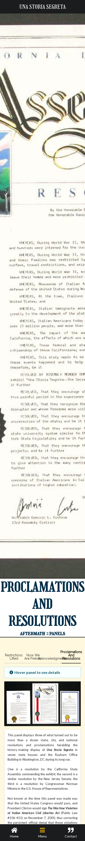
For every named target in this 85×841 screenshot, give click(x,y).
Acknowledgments (52, 658)
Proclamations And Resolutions (71, 655)
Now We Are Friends (33, 656)
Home (14, 836)
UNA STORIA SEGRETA (42, 6)
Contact (71, 836)
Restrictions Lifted (14, 656)
